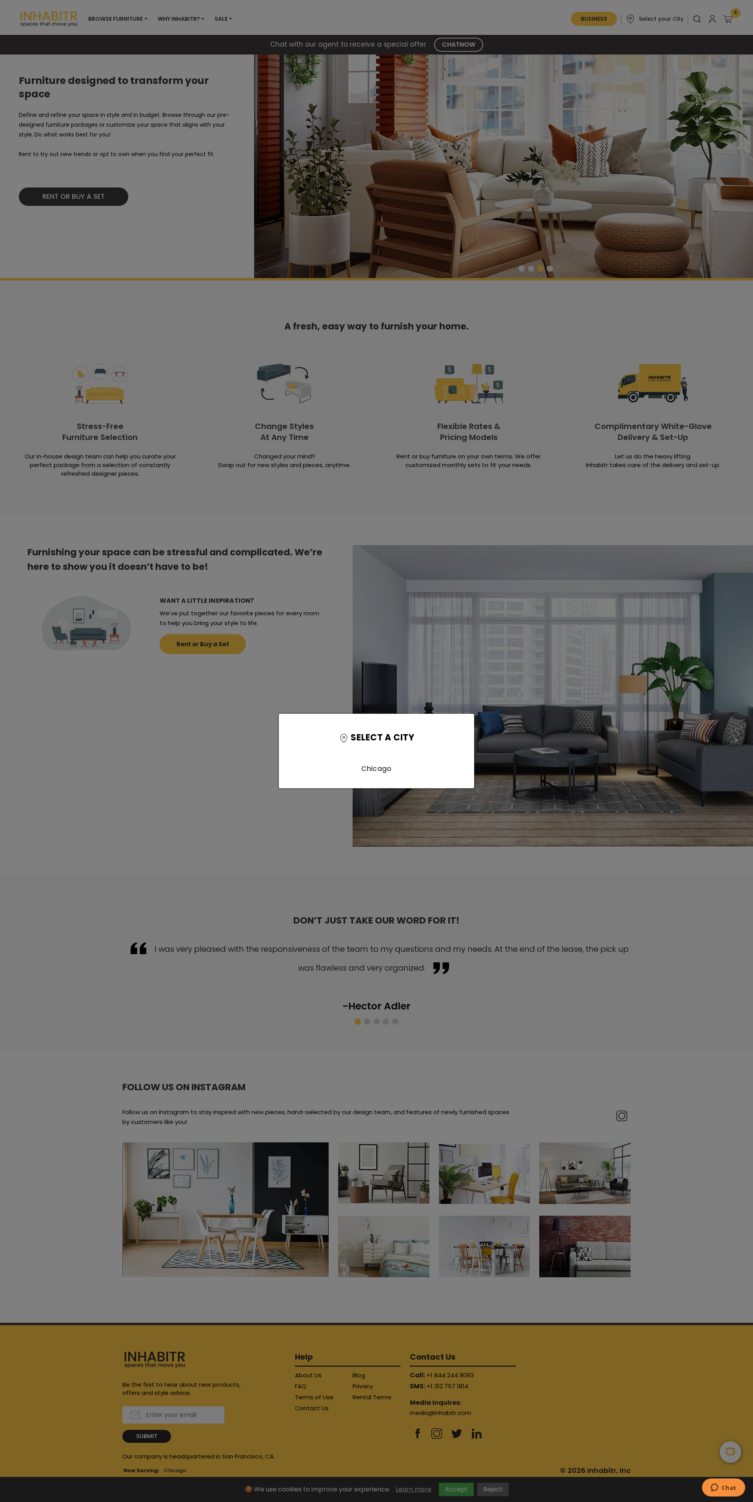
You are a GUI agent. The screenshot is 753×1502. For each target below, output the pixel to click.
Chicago (376, 768)
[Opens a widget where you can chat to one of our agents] (723, 1488)
